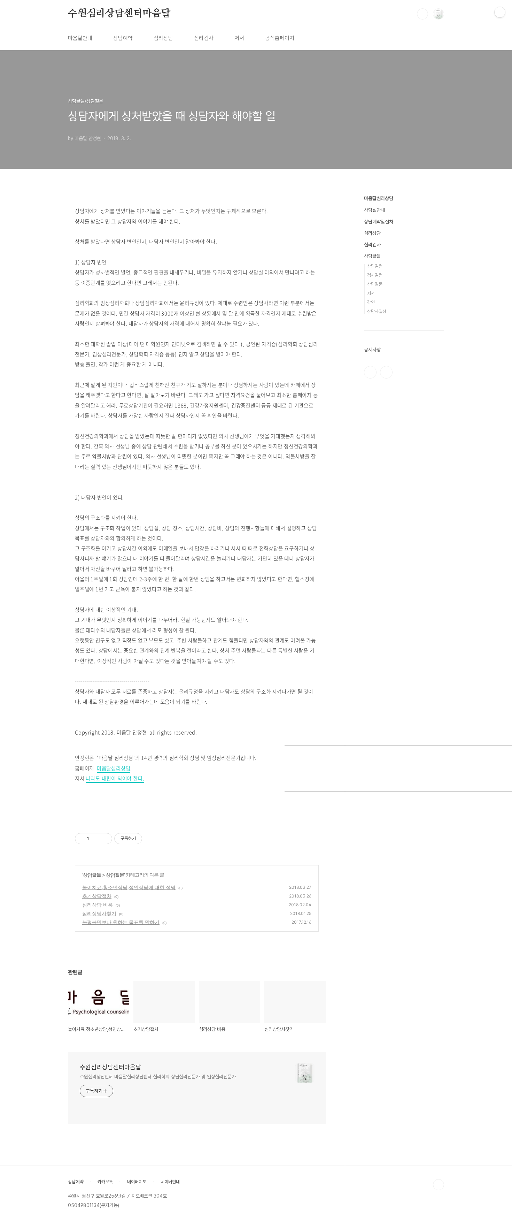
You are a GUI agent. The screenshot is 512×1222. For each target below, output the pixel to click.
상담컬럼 (374, 266)
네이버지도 (136, 1181)
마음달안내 (80, 38)
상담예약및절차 (378, 221)
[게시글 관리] (104, 838)
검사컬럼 (374, 275)
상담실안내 (374, 210)
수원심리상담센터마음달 (119, 13)
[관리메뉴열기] (500, 12)
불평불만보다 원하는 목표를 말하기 (121, 922)
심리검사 (204, 38)
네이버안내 (170, 1181)
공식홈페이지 (279, 38)
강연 (371, 302)
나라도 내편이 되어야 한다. (115, 778)
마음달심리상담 (114, 768)
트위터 (386, 372)
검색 (422, 14)
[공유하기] (95, 838)
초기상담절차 (96, 896)
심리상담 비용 (97, 905)
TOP (438, 1184)
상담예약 (123, 38)
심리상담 (163, 38)
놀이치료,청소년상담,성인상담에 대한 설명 (129, 887)
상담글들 (92, 875)
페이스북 (370, 372)
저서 (239, 38)
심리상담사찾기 (99, 913)
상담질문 (115, 875)
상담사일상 (376, 311)
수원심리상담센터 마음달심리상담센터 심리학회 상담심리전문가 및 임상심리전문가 (158, 1076)
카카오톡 (105, 1181)
